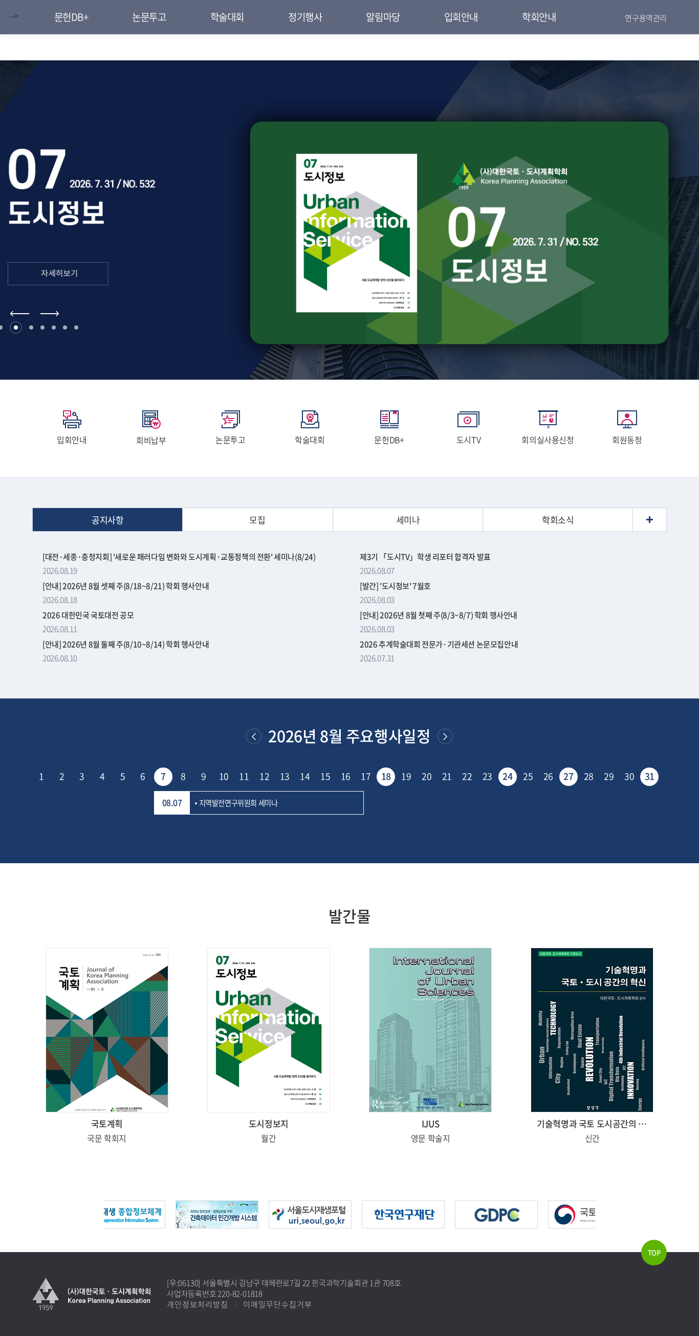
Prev (19, 313)
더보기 (650, 520)
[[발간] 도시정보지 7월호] (349, 233)
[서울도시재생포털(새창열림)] (301, 1206)
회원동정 (627, 439)
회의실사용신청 (547, 439)
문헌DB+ (389, 439)
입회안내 (71, 439)
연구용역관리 (646, 18)
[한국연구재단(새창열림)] (394, 1206)
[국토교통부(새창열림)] (580, 1206)
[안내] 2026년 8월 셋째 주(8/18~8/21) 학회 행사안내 (125, 586)
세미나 (408, 519)
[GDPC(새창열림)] (487, 1206)
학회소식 (558, 519)
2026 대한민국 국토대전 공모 (88, 615)
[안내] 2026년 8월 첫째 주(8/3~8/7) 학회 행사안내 (438, 615)
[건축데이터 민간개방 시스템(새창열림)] (208, 1206)
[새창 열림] (107, 1030)
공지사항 (107, 519)
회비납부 (151, 440)
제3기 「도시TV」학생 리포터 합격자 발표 (425, 556)
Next (49, 313)
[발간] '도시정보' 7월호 (395, 586)
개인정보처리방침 (197, 1304)
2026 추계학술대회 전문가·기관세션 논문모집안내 (439, 644)
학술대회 (309, 439)
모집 (257, 519)
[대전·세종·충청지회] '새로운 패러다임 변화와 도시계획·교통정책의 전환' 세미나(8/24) (179, 556)
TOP (654, 1252)
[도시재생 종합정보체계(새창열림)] (115, 1206)
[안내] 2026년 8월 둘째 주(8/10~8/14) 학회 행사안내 (125, 644)
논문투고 (230, 439)
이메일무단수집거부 (277, 1304)
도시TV (468, 439)
